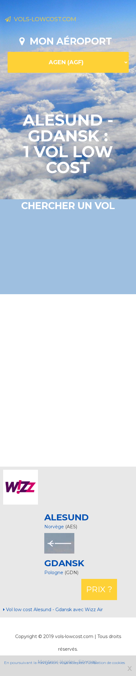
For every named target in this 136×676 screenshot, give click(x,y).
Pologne (54, 572)
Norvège (54, 527)
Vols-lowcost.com (43, 19)
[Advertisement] (68, 380)
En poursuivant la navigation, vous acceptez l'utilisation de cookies (64, 662)
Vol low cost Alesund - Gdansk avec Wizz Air (54, 609)
